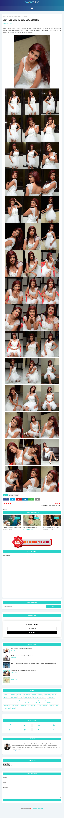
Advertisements (18, 703)
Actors (24, 700)
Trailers (34, 694)
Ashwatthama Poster (17, 678)
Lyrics (13, 708)
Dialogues (23, 705)
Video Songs (17, 700)
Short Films (7, 705)
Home (4, 16)
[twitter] (25, 725)
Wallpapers (47, 694)
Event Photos (13, 697)
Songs (20, 697)
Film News (12, 694)
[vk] (39, 729)
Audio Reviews (32, 705)
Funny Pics (7, 708)
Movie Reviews (8, 700)
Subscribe (32, 632)
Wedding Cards (54, 705)
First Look (54, 694)
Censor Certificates (43, 705)
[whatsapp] (10, 729)
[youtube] (54, 725)
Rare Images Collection (39, 697)
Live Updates (15, 705)
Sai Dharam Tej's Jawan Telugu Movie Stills (22, 656)
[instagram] (39, 725)
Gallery (9, 16)
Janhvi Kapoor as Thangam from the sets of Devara (12, 528)
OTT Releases (50, 703)
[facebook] (10, 725)
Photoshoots (51, 697)
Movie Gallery (26, 694)
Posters (19, 694)
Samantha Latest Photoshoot (31, 527)
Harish (6, 23)
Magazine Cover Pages (34, 700)
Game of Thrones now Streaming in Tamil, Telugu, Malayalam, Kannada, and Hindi (33, 663)
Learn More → (16, 751)
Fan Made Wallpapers (39, 703)
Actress (11, 495)
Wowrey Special (8, 703)
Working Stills (27, 697)
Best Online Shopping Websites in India (21, 648)
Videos (40, 694)
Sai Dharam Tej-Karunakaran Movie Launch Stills (24, 670)
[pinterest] (25, 729)
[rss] (54, 729)
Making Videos (46, 700)
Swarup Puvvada (38, 808)
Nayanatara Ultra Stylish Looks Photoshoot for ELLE (51, 528)
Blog (35, 814)
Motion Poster (28, 703)
